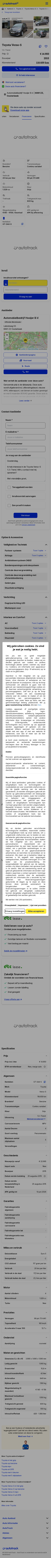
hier (39, 705)
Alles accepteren (36, 911)
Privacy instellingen (15, 911)
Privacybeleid (10, 905)
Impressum (23, 905)
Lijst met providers (38, 905)
